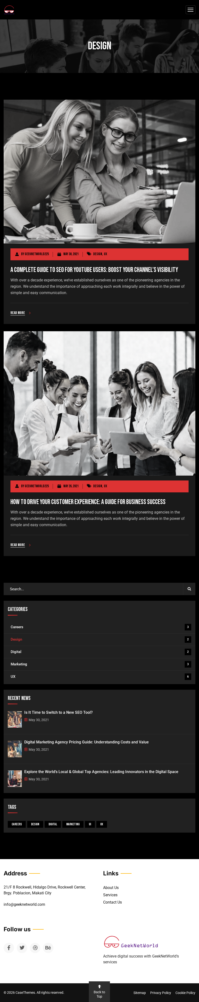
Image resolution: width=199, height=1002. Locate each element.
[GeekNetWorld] (9, 9)
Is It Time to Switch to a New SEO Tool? (58, 712)
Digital (100, 652)
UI (90, 824)
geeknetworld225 (37, 254)
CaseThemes (25, 992)
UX (105, 254)
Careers (100, 627)
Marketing (100, 664)
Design (97, 254)
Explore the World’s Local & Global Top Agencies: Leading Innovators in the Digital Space (101, 771)
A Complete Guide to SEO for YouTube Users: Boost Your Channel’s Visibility (94, 270)
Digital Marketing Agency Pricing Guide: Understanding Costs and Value (86, 742)
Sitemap (139, 993)
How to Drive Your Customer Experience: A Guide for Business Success (88, 502)
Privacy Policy (160, 993)
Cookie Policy (185, 993)
